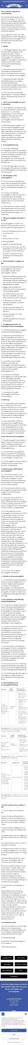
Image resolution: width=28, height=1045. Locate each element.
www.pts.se (10, 919)
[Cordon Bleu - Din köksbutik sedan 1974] (14, 5)
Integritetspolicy (16, 1042)
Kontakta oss (14, 1003)
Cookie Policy (10, 1042)
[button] (26, 1014)
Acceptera (14, 1030)
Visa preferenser (14, 1038)
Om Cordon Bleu (14, 1001)
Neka (14, 1034)
